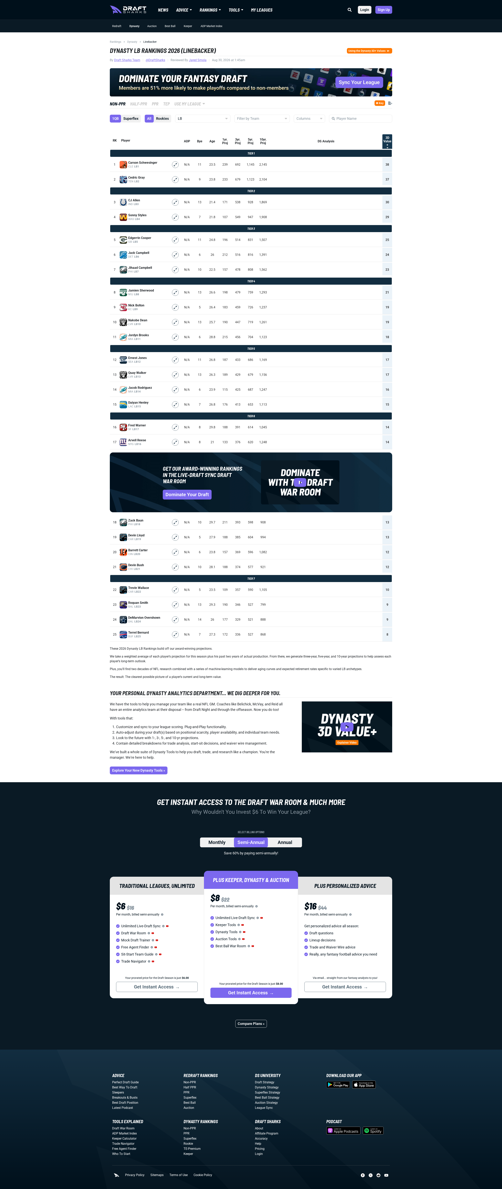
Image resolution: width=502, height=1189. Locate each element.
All (149, 118)
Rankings (115, 41)
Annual (285, 842)
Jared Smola (197, 60)
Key (381, 103)
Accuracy (261, 1138)
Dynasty (134, 26)
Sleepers (118, 1092)
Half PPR (190, 1087)
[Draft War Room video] (300, 482)
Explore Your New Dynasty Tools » (138, 770)
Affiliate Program (266, 1133)
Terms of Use (178, 1175)
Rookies (162, 118)
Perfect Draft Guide (125, 1082)
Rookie (188, 1143)
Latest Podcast (122, 1108)
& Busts (132, 1097)
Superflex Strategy (267, 1092)
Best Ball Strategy (267, 1097)
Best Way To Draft (124, 1087)
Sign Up (384, 10)
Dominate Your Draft (187, 494)
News (163, 10)
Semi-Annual (251, 842)
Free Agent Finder (124, 1149)
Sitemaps (157, 1175)
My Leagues (261, 10)
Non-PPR (190, 1082)
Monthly (217, 842)
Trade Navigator (123, 1143)
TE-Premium (192, 1149)
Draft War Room (123, 1128)
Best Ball (170, 26)
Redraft (116, 26)
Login (364, 10)
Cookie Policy (203, 1175)
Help (258, 1143)
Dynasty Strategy (267, 1087)
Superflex (130, 118)
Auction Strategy (266, 1103)
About (259, 1128)
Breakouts (119, 1097)
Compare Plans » (251, 1024)
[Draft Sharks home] (128, 9)
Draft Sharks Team (127, 60)
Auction (152, 26)
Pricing (260, 1149)
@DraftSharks (155, 60)
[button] (167, 926)
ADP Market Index (211, 26)
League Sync (264, 1108)
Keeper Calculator (124, 1138)
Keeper (188, 26)
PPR (186, 1092)
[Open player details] (175, 164)
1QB (115, 118)
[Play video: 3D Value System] (347, 726)
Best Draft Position (125, 1103)
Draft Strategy (264, 1082)
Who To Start (121, 1154)
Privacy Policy (135, 1175)
